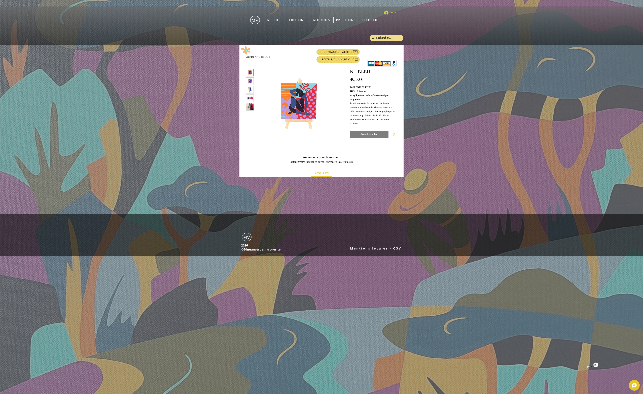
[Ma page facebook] (589, 368)
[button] (375, 248)
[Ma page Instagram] (595, 365)
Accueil (250, 56)
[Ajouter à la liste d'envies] (393, 134)
